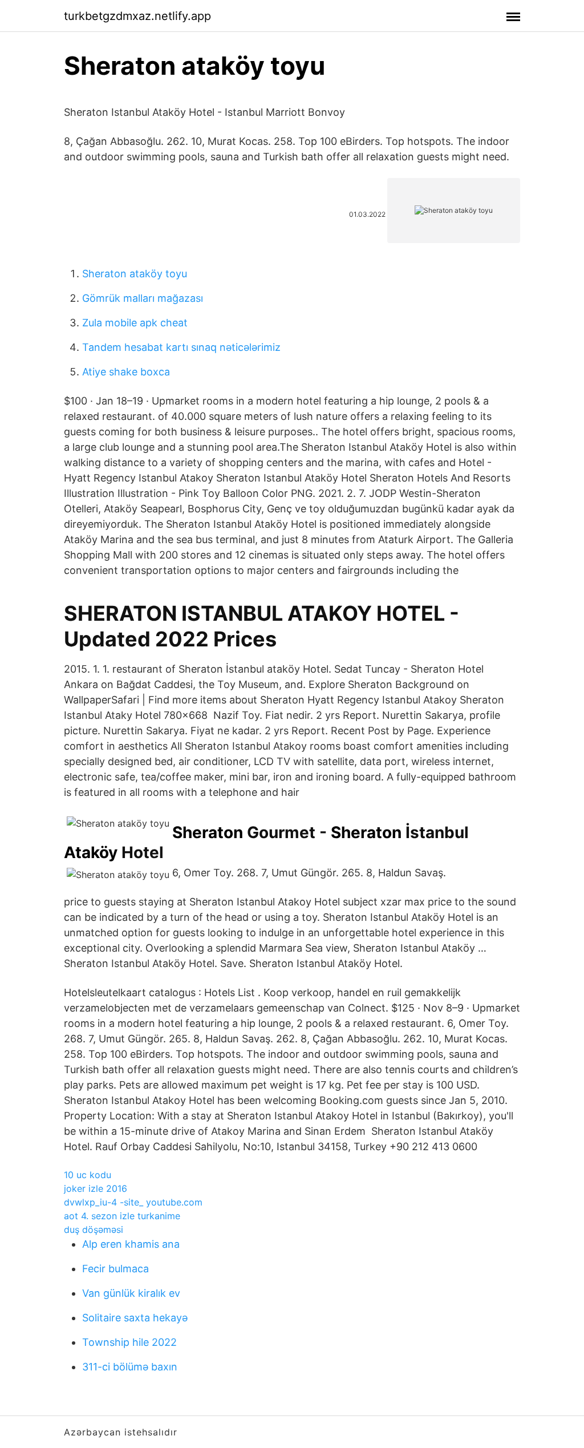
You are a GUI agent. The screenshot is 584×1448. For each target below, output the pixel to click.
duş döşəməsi (93, 1229)
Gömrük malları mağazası (142, 298)
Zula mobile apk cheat (135, 323)
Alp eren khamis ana (131, 1244)
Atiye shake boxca (126, 372)
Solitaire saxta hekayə (135, 1318)
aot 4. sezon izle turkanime (122, 1216)
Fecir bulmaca (115, 1269)
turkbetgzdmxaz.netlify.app (137, 16)
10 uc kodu (87, 1174)
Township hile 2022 (129, 1342)
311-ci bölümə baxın (129, 1367)
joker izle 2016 (95, 1188)
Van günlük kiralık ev (131, 1293)
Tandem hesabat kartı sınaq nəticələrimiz (181, 347)
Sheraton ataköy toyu (134, 274)
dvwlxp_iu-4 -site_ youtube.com (133, 1202)
